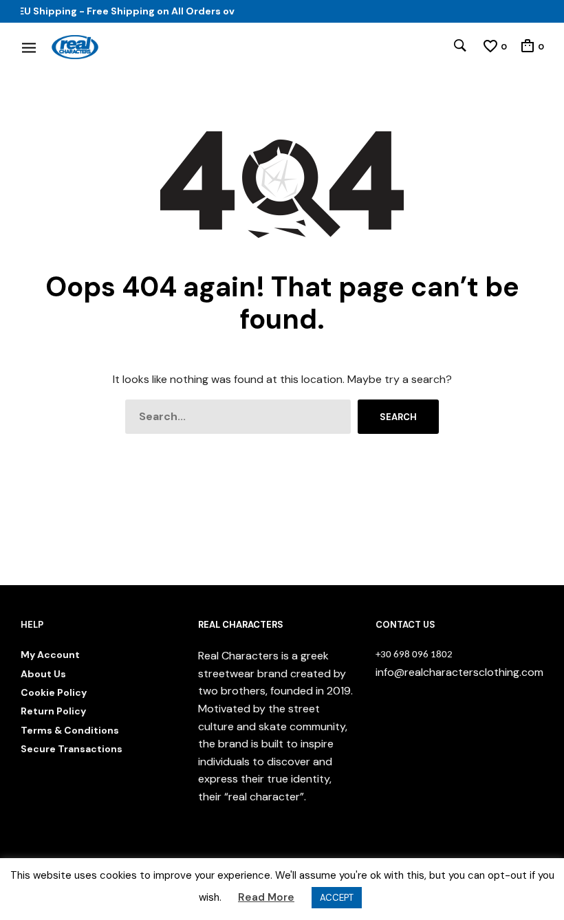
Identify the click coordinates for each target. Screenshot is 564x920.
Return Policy (53, 711)
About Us (43, 674)
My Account (50, 654)
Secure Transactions (71, 749)
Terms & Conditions (70, 730)
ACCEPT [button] (337, 897)
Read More (266, 897)
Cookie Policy (54, 692)
